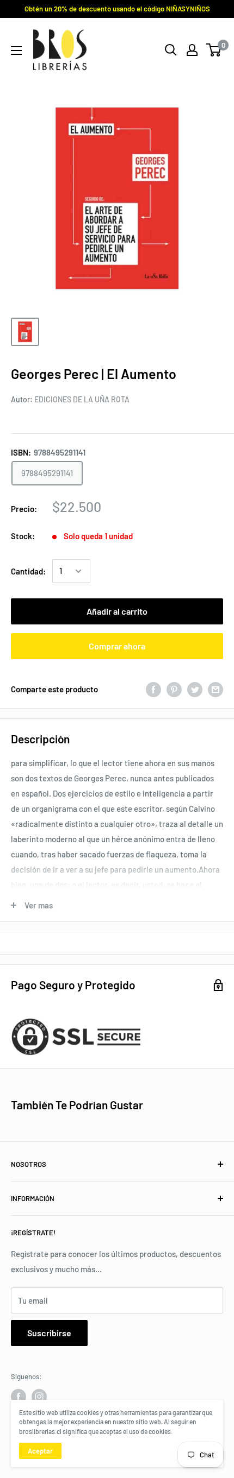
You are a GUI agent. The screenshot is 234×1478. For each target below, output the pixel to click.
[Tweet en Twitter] (194, 689)
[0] (214, 49)
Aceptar (40, 1451)
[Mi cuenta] (192, 50)
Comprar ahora (117, 646)
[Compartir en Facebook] (153, 689)
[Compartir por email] (215, 689)
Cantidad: (28, 571)
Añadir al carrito (117, 611)
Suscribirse (49, 1333)
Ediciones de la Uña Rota (82, 399)
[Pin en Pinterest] (174, 689)
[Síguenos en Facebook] (18, 1396)
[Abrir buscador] (171, 50)
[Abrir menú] (16, 50)
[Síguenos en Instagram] (39, 1396)
